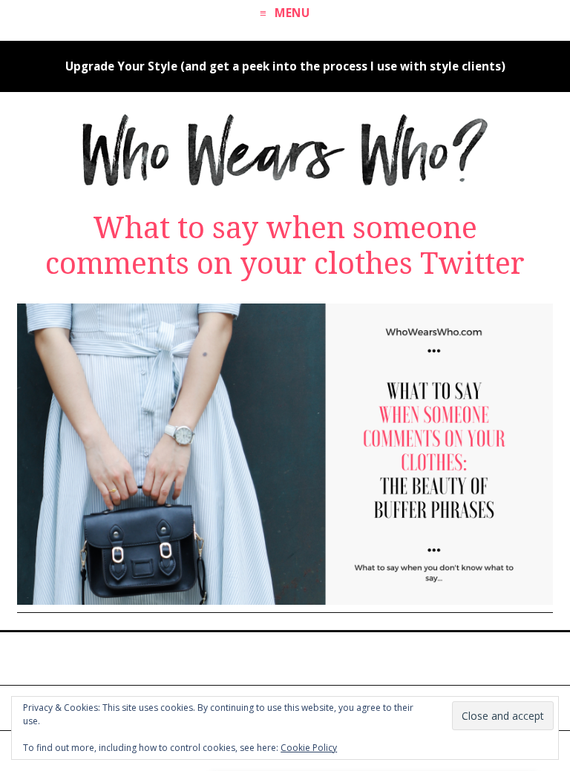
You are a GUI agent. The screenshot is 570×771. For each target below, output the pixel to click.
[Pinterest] (246, 656)
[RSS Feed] (298, 656)
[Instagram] (272, 656)
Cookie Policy (309, 747)
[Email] (324, 656)
